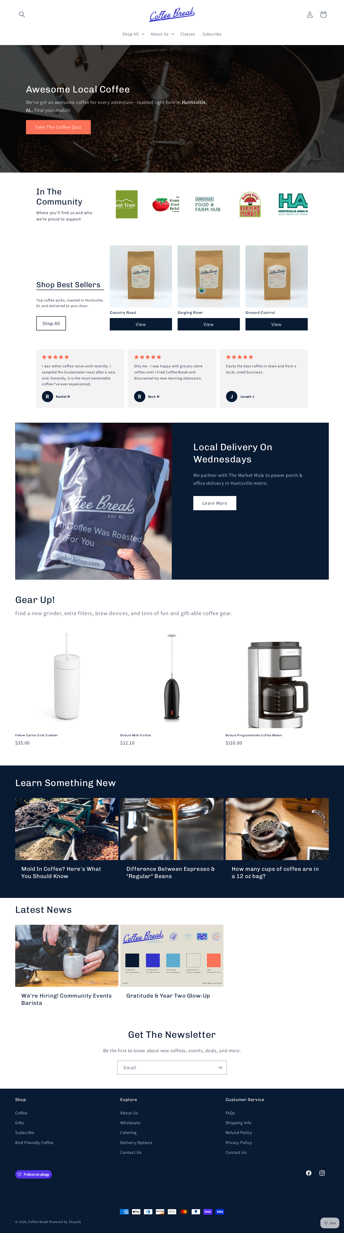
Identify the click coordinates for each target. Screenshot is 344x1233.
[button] (22, 14)
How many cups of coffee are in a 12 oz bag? (275, 872)
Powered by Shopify (65, 1221)
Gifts (19, 1122)
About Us (129, 1113)
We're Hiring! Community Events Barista (66, 999)
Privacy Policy (239, 1142)
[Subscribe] (220, 1068)
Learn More (214, 503)
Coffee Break (38, 1221)
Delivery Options (136, 1142)
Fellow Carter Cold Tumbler (36, 735)
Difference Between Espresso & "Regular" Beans (170, 872)
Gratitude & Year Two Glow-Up (168, 995)
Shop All (51, 323)
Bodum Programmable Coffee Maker (254, 735)
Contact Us (131, 1152)
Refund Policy (239, 1132)
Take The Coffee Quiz (58, 127)
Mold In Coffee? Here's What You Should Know (61, 872)
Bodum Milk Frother (135, 735)
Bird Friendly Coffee (34, 1142)
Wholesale (130, 1122)
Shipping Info (239, 1122)
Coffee (21, 1113)
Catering (128, 1132)
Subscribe (24, 1132)
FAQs (230, 1113)
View (141, 324)
